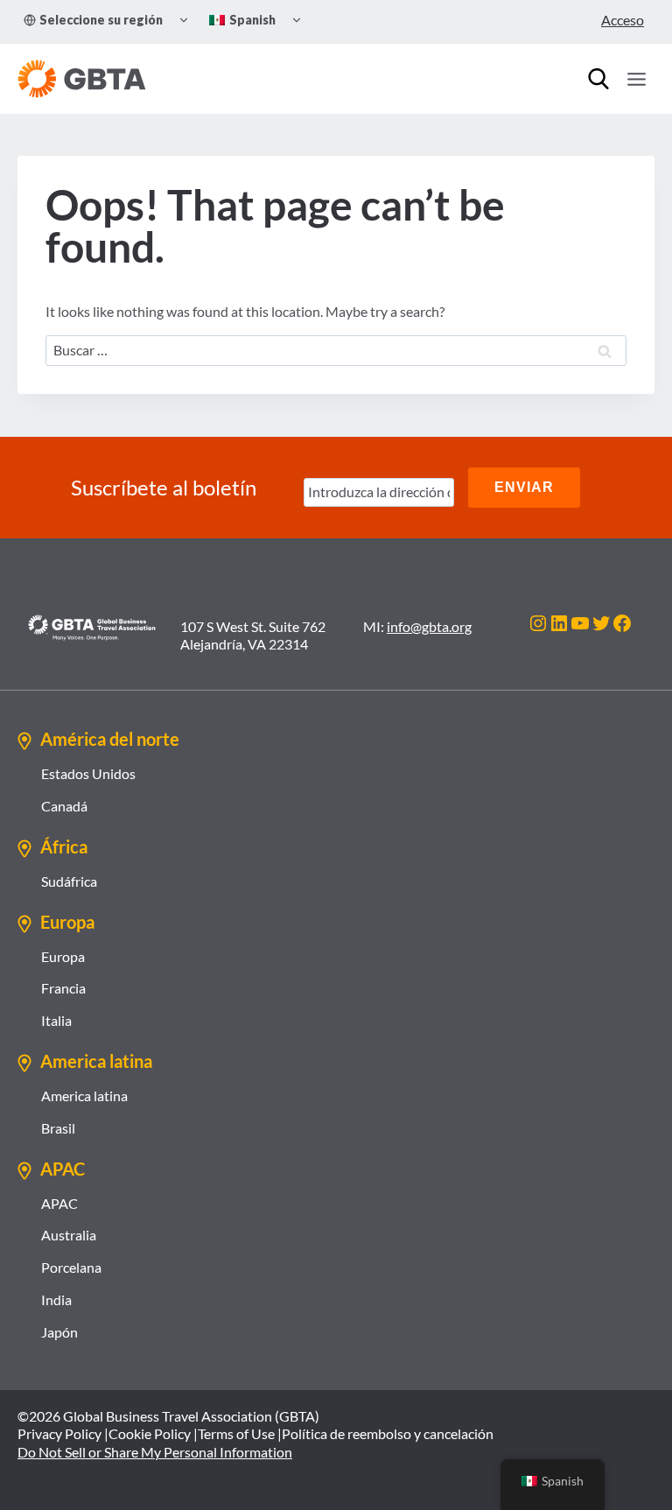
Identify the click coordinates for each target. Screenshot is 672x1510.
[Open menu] (636, 79)
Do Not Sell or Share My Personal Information (155, 1451)
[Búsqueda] (598, 78)
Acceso (622, 19)
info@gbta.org (429, 626)
